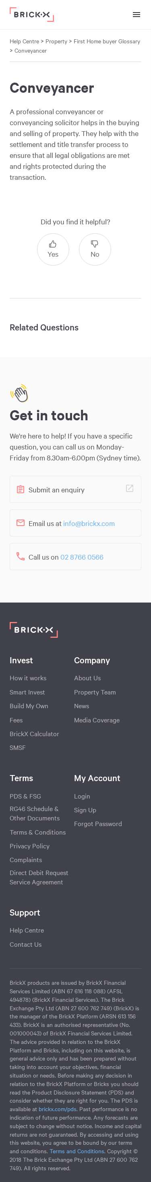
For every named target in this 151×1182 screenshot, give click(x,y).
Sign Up (85, 809)
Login (82, 795)
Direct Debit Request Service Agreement (39, 877)
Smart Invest (27, 691)
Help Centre (27, 929)
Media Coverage (97, 719)
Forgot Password (98, 823)
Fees (16, 719)
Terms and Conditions (77, 1151)
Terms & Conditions (38, 831)
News (81, 705)
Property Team (95, 691)
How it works (28, 677)
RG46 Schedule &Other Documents (35, 813)
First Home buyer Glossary (107, 41)
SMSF (18, 747)
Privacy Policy (30, 845)
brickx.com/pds (58, 1109)
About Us (87, 677)
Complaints (26, 859)
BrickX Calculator (34, 733)
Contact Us (25, 943)
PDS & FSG (25, 795)
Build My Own (29, 705)
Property (57, 41)
